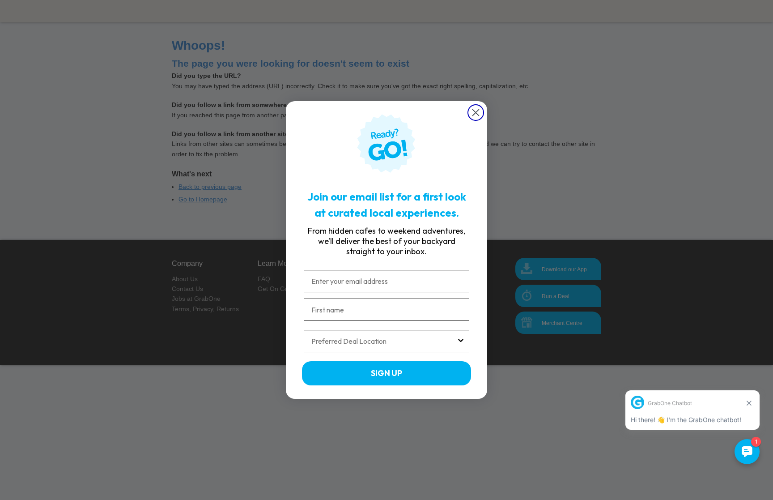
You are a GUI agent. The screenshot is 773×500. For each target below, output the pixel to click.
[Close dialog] (476, 112)
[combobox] (383, 341)
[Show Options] (460, 341)
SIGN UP (386, 373)
